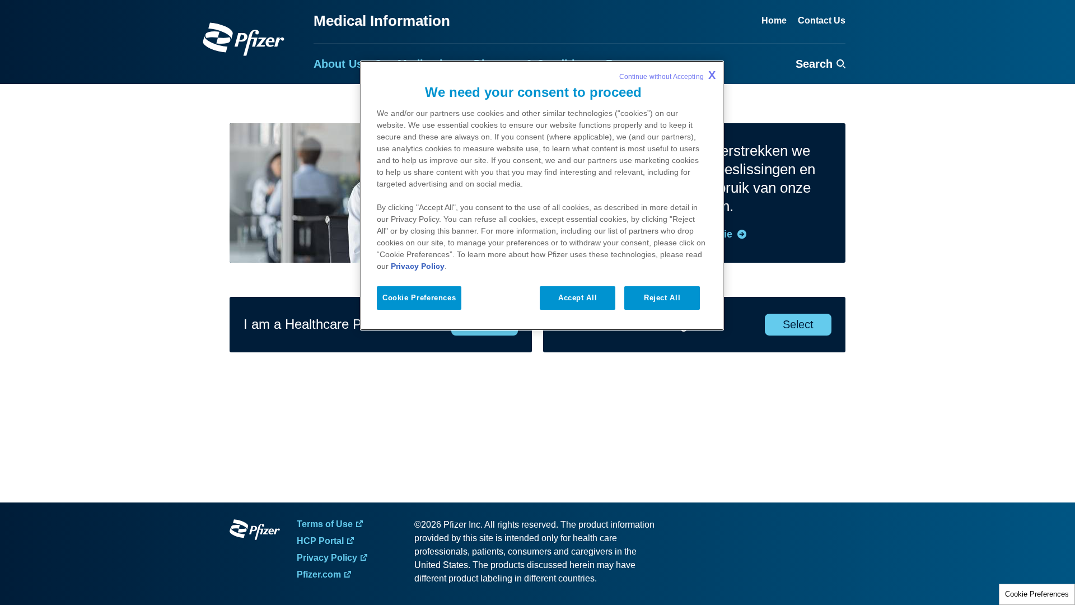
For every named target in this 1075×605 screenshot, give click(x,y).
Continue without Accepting (667, 75)
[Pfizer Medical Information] (255, 531)
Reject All (662, 298)
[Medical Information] (244, 39)
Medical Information (382, 20)
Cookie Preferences (1037, 594)
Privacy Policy (418, 266)
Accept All (577, 298)
